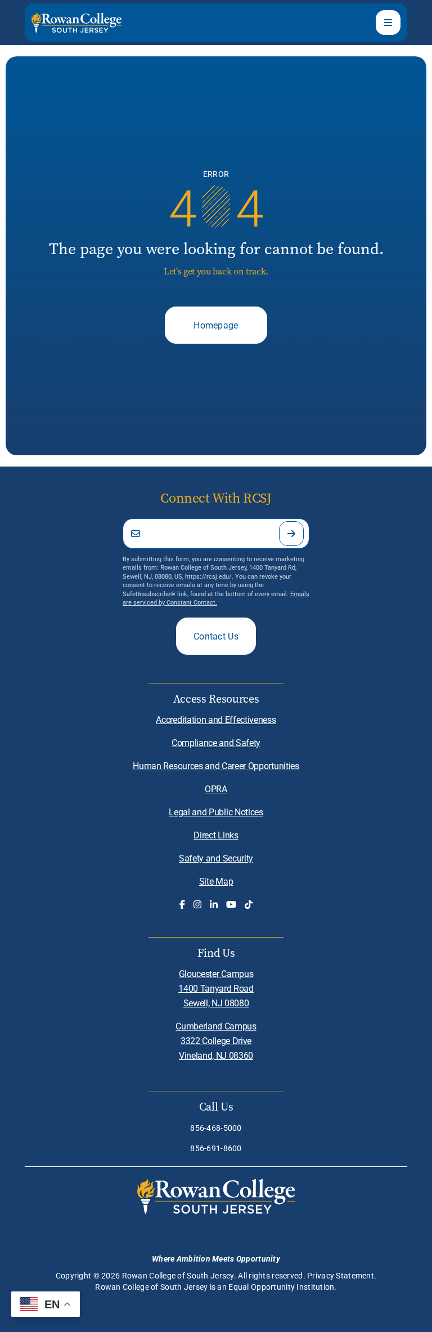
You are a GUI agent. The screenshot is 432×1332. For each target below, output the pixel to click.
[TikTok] (249, 904)
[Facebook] (182, 904)
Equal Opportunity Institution (281, 1286)
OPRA (216, 788)
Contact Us (216, 636)
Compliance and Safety (216, 742)
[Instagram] (197, 904)
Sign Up (291, 533)
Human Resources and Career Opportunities (216, 765)
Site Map (216, 881)
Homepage (216, 325)
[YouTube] (231, 904)
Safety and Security (216, 858)
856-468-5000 (215, 1127)
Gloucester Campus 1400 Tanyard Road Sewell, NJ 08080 (216, 988)
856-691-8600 (215, 1148)
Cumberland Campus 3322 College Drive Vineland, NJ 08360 (216, 1040)
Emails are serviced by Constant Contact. (216, 597)
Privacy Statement (340, 1275)
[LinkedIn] (214, 904)
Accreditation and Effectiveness (216, 719)
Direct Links (216, 835)
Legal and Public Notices (216, 812)
